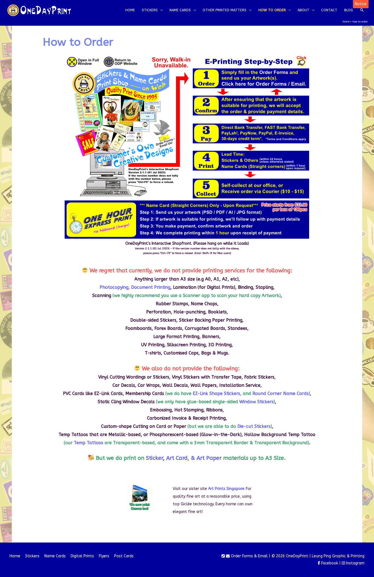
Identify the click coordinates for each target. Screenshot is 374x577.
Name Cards (55, 556)
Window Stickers (256, 401)
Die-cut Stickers (254, 426)
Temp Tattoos (88, 442)
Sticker (154, 458)
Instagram (354, 563)
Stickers (32, 556)
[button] (361, 4)
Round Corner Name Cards (280, 393)
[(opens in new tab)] (139, 498)
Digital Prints (82, 556)
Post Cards (124, 556)
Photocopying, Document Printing (135, 287)
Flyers (104, 556)
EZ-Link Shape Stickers (216, 393)
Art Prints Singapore (226, 488)
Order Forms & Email (249, 556)
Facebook (329, 563)
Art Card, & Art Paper (193, 458)
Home (15, 556)
